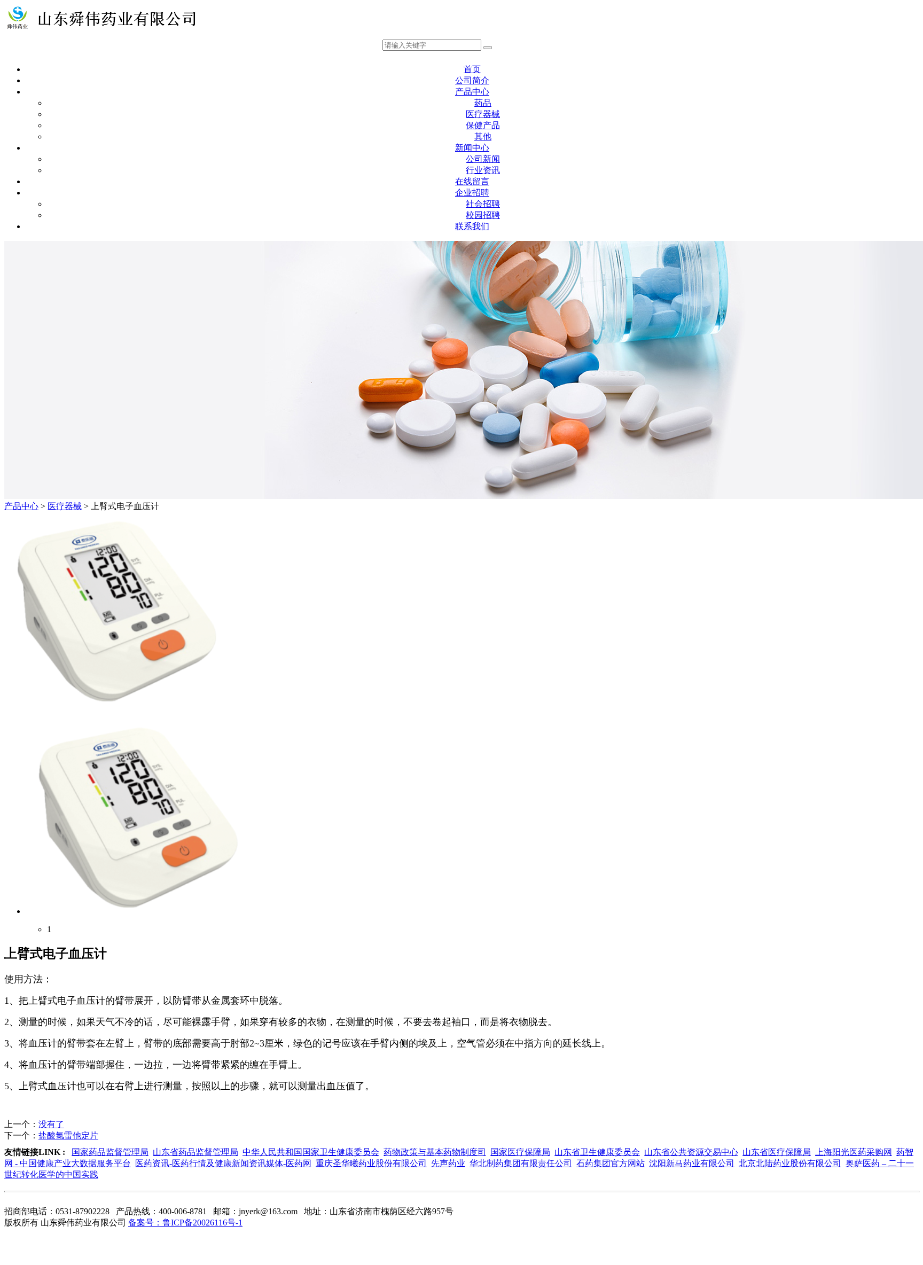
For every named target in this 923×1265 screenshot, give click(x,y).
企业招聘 (472, 192)
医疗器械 (483, 114)
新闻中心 (472, 147)
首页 (472, 69)
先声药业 (448, 1163)
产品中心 (472, 91)
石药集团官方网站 (610, 1163)
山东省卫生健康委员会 (597, 1152)
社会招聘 (483, 203)
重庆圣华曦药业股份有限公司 (371, 1163)
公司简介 (472, 80)
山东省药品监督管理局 (195, 1152)
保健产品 (483, 125)
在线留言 (472, 181)
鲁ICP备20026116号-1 (185, 1222)
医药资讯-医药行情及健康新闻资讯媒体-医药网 (223, 1163)
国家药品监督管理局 (110, 1152)
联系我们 (472, 226)
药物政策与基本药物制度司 (435, 1152)
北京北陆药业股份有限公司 (790, 1163)
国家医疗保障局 (520, 1152)
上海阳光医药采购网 (853, 1152)
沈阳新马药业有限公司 (691, 1163)
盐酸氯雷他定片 (68, 1135)
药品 (482, 102)
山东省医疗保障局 (776, 1152)
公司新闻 (483, 158)
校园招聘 (483, 215)
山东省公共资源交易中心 (691, 1152)
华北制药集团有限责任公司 (521, 1163)
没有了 (51, 1124)
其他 (482, 136)
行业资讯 (483, 170)
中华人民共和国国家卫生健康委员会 (311, 1152)
